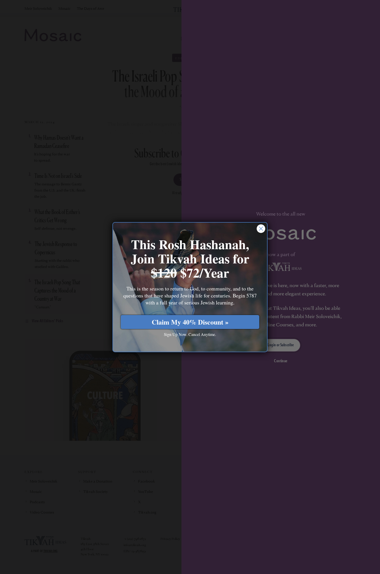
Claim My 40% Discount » (190, 322)
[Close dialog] (260, 228)
